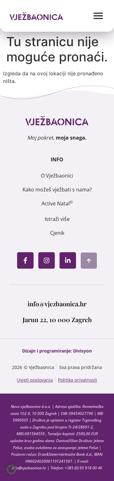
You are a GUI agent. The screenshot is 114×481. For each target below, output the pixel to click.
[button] (11, 469)
